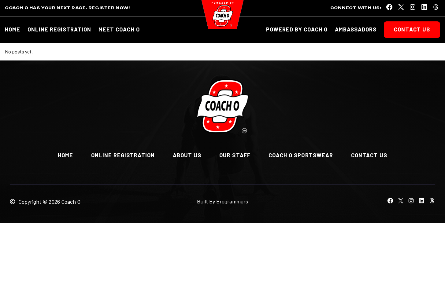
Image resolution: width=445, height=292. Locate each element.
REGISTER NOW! (109, 7)
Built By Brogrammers (222, 201)
